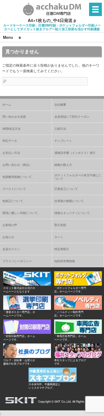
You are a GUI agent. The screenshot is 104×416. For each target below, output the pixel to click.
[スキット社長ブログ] (27, 356)
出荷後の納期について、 (70, 201)
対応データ (9, 140)
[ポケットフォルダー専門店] (78, 284)
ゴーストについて (14, 188)
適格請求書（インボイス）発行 (74, 152)
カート (58, 237)
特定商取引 (61, 249)
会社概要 (60, 104)
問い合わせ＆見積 (14, 116)
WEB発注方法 (11, 128)
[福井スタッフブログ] (78, 356)
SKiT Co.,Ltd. (62, 401)
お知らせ (8, 237)
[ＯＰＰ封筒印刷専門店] (27, 332)
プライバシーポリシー (17, 261)
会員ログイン (11, 249)
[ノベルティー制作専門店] (78, 308)
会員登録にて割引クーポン (72, 116)
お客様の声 (9, 225)
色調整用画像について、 (18, 176)
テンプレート (63, 140)
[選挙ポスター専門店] (27, 308)
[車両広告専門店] (78, 332)
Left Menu (95, 9)
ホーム (6, 104)
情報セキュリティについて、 (73, 213)
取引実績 (60, 225)
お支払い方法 (11, 152)
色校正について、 (14, 201)
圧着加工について (66, 188)
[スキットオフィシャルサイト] (27, 284)
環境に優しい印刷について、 (21, 213)
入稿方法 (60, 128)
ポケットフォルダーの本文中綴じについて (77, 177)
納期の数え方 (63, 164)
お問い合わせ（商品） (17, 164)
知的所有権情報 (64, 261)
